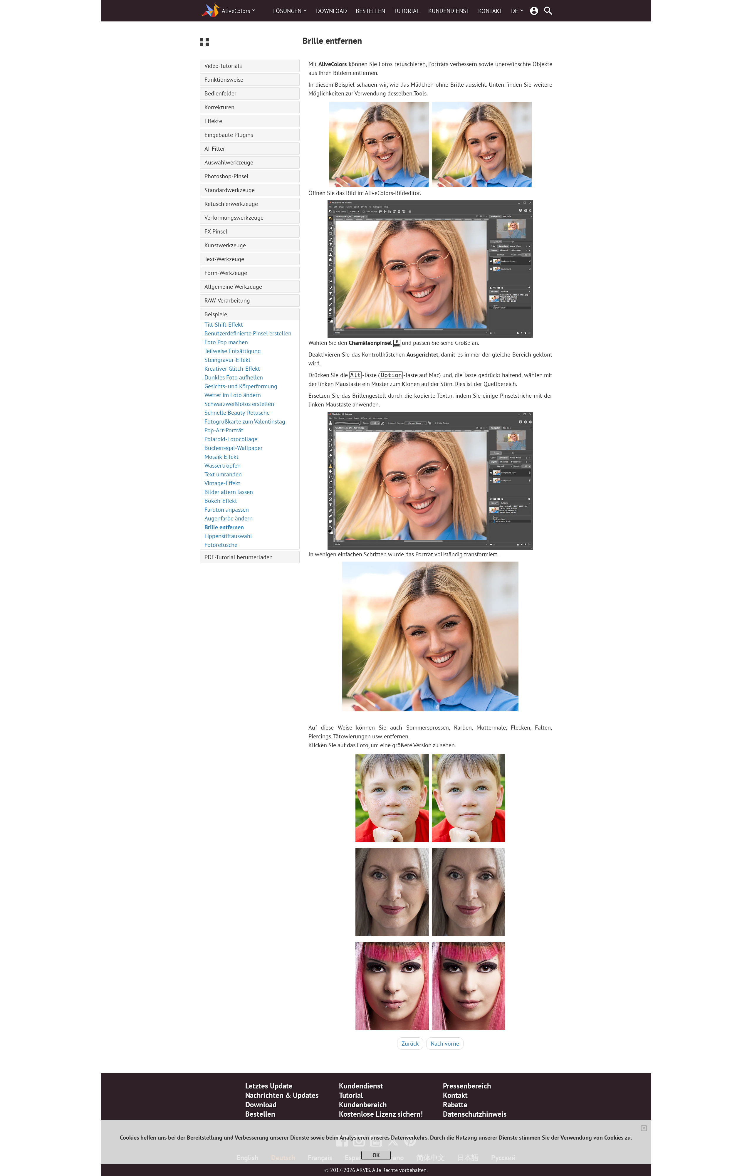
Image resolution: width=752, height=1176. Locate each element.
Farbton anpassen (226, 509)
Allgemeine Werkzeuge (233, 286)
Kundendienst (448, 11)
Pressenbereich (467, 1086)
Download (331, 11)
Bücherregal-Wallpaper (233, 448)
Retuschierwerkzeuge (231, 204)
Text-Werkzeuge (224, 259)
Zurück (410, 1043)
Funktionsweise (223, 79)
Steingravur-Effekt (227, 360)
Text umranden (223, 474)
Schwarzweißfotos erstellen (239, 404)
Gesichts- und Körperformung (240, 386)
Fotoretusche (220, 545)
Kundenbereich (363, 1104)
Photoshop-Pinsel (226, 176)
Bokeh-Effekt (220, 501)
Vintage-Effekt (222, 483)
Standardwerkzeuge (229, 190)
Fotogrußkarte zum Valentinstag (244, 421)
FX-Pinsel (215, 231)
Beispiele (215, 314)
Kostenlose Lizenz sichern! (381, 1114)
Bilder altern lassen (228, 492)
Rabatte (455, 1104)
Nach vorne (445, 1043)
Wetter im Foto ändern (232, 395)
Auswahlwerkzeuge (228, 162)
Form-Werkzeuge (225, 273)
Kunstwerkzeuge (225, 245)
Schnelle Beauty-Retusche (237, 412)
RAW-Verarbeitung (227, 300)
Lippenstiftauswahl (228, 536)
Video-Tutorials (223, 66)
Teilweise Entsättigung (232, 351)
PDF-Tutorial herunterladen (238, 557)
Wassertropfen (222, 465)
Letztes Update (269, 1086)
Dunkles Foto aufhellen (233, 377)
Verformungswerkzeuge (233, 217)
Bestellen (370, 11)
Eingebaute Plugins (228, 135)
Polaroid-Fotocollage (230, 439)
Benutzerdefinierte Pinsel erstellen (247, 333)
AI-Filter (214, 148)
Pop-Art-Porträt (223, 430)
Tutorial (406, 11)
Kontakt (490, 11)
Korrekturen (219, 107)
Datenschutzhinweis (475, 1114)
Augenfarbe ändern (228, 518)
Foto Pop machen (226, 342)
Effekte (213, 121)
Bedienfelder (220, 93)
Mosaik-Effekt (221, 457)
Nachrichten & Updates (282, 1095)
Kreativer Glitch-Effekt (232, 368)
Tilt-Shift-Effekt (223, 324)
